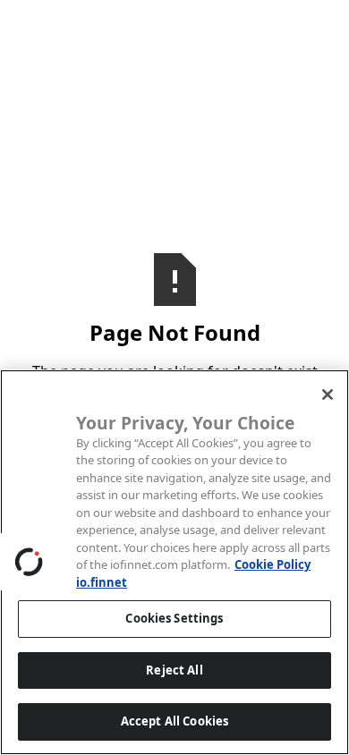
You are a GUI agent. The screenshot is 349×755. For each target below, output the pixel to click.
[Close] (327, 394)
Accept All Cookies (174, 721)
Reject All (174, 670)
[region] (174, 562)
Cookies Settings (174, 618)
